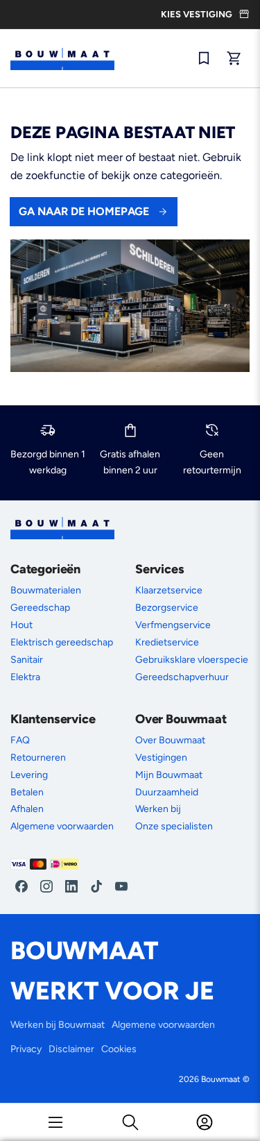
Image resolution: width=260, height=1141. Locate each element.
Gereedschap (40, 608)
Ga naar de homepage (84, 211)
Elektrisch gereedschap (61, 642)
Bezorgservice (166, 608)
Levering (29, 775)
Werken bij (158, 809)
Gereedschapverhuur (182, 677)
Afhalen (27, 809)
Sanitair (26, 660)
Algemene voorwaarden (62, 826)
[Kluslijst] (204, 58)
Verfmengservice (173, 625)
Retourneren (38, 757)
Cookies (119, 1049)
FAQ (20, 740)
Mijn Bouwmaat (168, 775)
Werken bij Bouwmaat (57, 1025)
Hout (21, 625)
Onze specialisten (174, 826)
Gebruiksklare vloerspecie (191, 660)
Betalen (27, 792)
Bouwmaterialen (45, 590)
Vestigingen (161, 757)
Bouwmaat (221, 1079)
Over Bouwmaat (170, 740)
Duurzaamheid (166, 792)
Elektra (25, 677)
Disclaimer (71, 1049)
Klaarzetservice (168, 590)
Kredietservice (167, 642)
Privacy (26, 1049)
